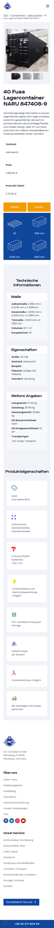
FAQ (5, 814)
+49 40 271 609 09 (27, 923)
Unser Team (10, 779)
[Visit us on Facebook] (6, 820)
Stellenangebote (12, 785)
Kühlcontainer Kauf (14, 845)
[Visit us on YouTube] (23, 820)
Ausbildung (9, 791)
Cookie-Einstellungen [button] (15, 808)
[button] (16, 76)
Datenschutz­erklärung (16, 802)
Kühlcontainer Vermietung (18, 840)
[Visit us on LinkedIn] (12, 820)
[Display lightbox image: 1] (27, 50)
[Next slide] (46, 50)
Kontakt (8, 886)
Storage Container (13, 880)
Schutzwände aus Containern (20, 874)
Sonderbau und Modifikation (19, 863)
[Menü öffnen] (48, 5)
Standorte (9, 857)
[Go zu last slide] (8, 50)
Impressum (9, 797)
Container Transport (15, 869)
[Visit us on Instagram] (17, 820)
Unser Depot (10, 851)
